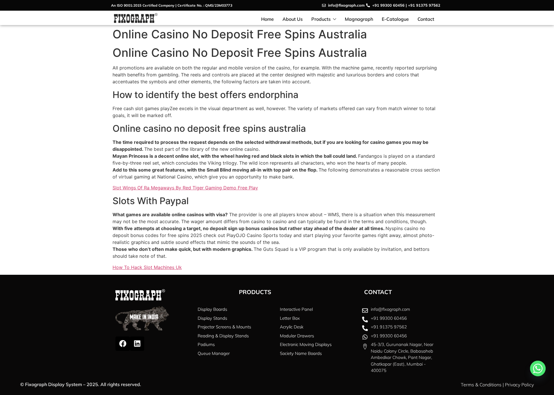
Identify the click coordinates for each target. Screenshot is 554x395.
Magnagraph (359, 19)
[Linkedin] (137, 343)
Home (267, 19)
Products (321, 19)
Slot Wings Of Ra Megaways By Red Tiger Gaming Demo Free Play (185, 188)
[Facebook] (122, 343)
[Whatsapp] (538, 368)
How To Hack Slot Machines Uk (147, 267)
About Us (292, 19)
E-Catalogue (395, 19)
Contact (426, 19)
